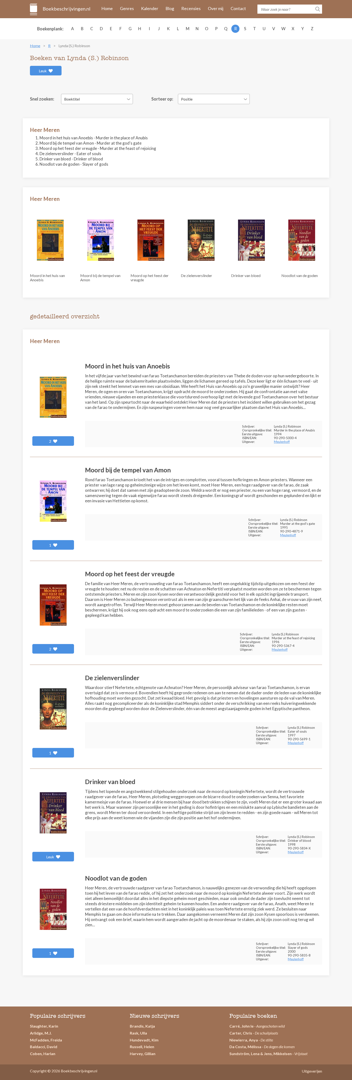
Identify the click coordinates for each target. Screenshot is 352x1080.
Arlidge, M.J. (41, 1033)
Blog (169, 8)
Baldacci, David (43, 1046)
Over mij (215, 8)
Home (107, 8)
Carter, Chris (240, 1033)
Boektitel (72, 99)
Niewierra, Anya (243, 1040)
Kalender (149, 8)
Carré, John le (241, 1026)
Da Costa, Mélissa (245, 1046)
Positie (187, 99)
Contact (238, 8)
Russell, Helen (142, 1046)
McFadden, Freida (46, 1040)
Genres (127, 8)
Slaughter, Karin (44, 1026)
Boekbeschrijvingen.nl (66, 8)
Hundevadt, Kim (144, 1040)
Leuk (43, 70)
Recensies (191, 8)
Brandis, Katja (142, 1026)
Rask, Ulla (138, 1033)
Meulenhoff (282, 442)
